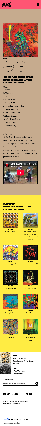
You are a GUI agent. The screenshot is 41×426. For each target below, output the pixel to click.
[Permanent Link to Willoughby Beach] (30, 309)
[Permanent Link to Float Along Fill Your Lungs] (30, 333)
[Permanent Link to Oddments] (10, 333)
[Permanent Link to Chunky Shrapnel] (10, 284)
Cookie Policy (15, 403)
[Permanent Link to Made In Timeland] (10, 227)
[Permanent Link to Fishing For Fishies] (10, 309)
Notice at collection (11, 423)
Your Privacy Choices (18, 419)
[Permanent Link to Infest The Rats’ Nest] (30, 284)
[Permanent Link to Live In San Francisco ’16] (30, 259)
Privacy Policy (6, 403)
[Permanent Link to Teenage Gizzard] (10, 259)
